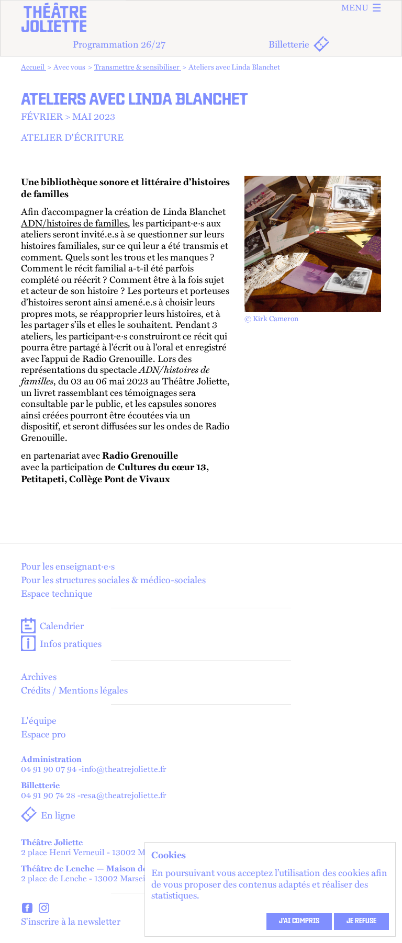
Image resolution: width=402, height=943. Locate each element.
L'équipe (39, 720)
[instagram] (44, 909)
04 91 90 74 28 (48, 795)
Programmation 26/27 (119, 44)
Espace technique (57, 593)
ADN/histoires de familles (74, 223)
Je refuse (361, 921)
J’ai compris (299, 921)
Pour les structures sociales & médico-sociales (113, 579)
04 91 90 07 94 (48, 769)
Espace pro (43, 734)
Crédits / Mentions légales (74, 690)
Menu (354, 8)
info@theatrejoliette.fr (124, 769)
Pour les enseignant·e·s (68, 566)
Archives (39, 676)
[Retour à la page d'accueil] (201, 17)
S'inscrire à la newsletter (70, 921)
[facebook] (27, 909)
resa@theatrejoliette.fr (123, 795)
